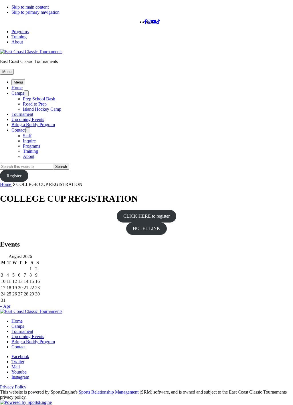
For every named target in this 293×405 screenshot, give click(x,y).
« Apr (5, 306)
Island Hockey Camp (42, 109)
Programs (20, 31)
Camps (17, 93)
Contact (18, 130)
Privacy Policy (13, 386)
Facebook (20, 356)
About (17, 41)
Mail (15, 366)
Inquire (29, 140)
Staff (27, 135)
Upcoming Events (27, 119)
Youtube (19, 372)
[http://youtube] (153, 21)
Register (14, 175)
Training (19, 36)
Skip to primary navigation (35, 12)
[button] (7, 72)
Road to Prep (35, 104)
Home (17, 87)
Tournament (22, 114)
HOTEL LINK (146, 228)
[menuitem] (8, 184)
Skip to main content (30, 7)
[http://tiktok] (158, 21)
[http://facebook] (145, 21)
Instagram (20, 377)
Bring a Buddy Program (33, 124)
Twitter (17, 361)
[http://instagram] (149, 21)
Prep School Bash (39, 98)
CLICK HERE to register (146, 216)
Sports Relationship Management (108, 392)
